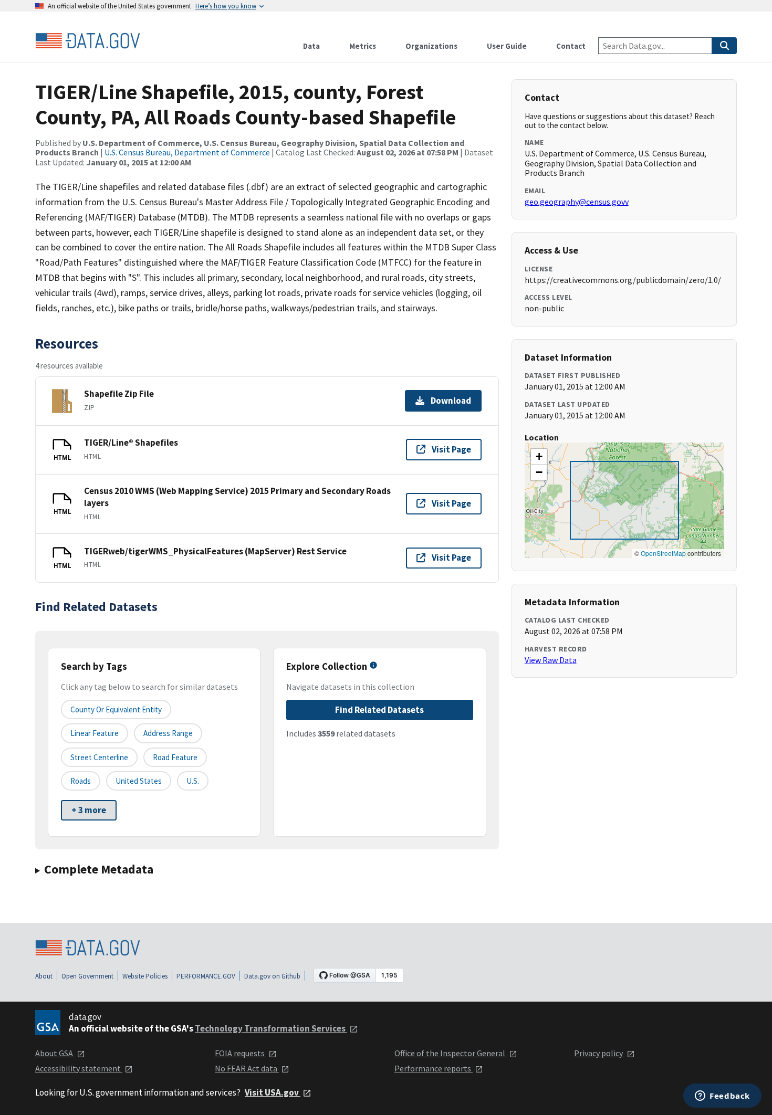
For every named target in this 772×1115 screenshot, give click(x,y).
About (44, 976)
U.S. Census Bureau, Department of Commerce (187, 152)
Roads (80, 781)
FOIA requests (240, 1053)
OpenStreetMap (663, 553)
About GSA (55, 1053)
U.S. (192, 781)
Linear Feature (94, 733)
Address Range (168, 733)
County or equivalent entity (116, 709)
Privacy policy (599, 1053)
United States (139, 781)
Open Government (87, 976)
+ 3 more (88, 810)
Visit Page (451, 449)
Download (451, 400)
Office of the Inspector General (450, 1053)
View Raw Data (551, 660)
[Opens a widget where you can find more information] (722, 1097)
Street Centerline (99, 757)
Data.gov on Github (272, 976)
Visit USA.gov (272, 1092)
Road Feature (175, 757)
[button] (539, 457)
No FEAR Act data (247, 1068)
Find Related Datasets (379, 710)
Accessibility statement (78, 1068)
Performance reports (433, 1068)
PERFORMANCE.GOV (205, 976)
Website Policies (145, 976)
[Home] (87, 41)
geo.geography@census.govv (577, 201)
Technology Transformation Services (271, 1028)
